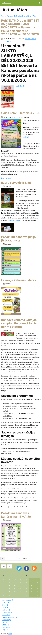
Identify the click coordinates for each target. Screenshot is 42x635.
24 (3, 592)
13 (20, 586)
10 (3, 586)
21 (26, 589)
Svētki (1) (5, 625)
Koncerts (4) (6, 615)
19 (14, 589)
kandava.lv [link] (26, 137)
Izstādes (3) (6, 610)
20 (20, 589)
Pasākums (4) (6, 620)
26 (14, 592)
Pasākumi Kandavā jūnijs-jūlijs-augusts (19, 238)
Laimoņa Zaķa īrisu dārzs (18, 280)
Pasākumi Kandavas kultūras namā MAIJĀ (16, 514)
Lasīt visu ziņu (20, 86)
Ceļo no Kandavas (7, 16)
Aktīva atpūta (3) (7, 600)
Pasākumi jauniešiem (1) (10, 617)
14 (26, 586)
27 (3, 579)
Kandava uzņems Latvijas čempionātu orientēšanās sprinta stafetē (19, 323)
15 (32, 586)
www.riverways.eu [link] (13, 220)
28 (9, 579)
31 (26, 579)
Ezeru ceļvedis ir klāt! (16, 182)
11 (9, 586)
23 (37, 589)
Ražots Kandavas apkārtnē (22, 16)
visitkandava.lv (6, 3)
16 (37, 586)
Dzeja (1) (5, 605)
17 (3, 589)
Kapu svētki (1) (7, 612)
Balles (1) (5, 602)
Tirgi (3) (5, 629)
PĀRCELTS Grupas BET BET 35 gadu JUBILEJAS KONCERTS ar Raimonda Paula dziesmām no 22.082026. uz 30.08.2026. (20, 27)
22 (32, 589)
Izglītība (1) (6, 607)
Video (34, 16)
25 (9, 592)
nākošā (25, 558)
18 (9, 589)
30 (20, 579)
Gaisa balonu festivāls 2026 (20, 113)
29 (14, 579)
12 (14, 586)
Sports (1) (5, 622)
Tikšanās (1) (6, 627)
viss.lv (10, 634)
